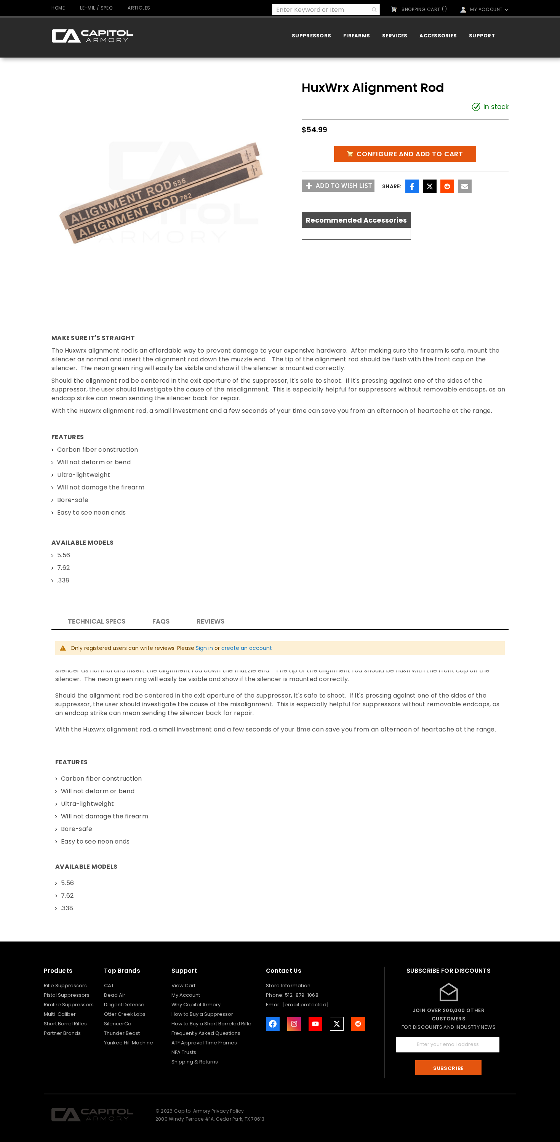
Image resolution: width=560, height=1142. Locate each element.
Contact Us (283, 971)
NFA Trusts (183, 1052)
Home (58, 8)
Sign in (204, 648)
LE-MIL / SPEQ (96, 8)
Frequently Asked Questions (205, 1033)
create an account (246, 648)
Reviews (210, 621)
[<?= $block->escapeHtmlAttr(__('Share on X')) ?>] (337, 1024)
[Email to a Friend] (465, 186)
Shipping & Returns (194, 1061)
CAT (109, 985)
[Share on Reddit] (447, 186)
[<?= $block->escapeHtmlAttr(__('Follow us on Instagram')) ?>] (294, 1024)
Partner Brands (62, 1033)
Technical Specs (96, 621)
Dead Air (114, 995)
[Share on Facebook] (412, 186)
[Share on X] (430, 186)
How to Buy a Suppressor (202, 1014)
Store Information (288, 985)
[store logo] (92, 36)
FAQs (161, 621)
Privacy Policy (227, 1111)
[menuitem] (311, 36)
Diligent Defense (124, 1004)
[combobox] (326, 9)
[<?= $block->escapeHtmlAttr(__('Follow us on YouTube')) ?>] (315, 1024)
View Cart (183, 985)
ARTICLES (139, 8)
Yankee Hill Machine (128, 1042)
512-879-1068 (301, 995)
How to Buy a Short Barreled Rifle (211, 1023)
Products (58, 971)
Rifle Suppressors (65, 985)
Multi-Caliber (60, 1014)
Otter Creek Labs (125, 1014)
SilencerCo (117, 1023)
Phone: (275, 995)
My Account (185, 995)
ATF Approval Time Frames (204, 1042)
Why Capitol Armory (196, 1004)
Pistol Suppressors (67, 995)
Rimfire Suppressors (69, 1004)
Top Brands (122, 971)
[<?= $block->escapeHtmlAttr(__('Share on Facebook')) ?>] (273, 1024)
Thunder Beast (122, 1033)
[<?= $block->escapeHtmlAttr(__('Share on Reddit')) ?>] (358, 1024)
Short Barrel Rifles (65, 1023)
